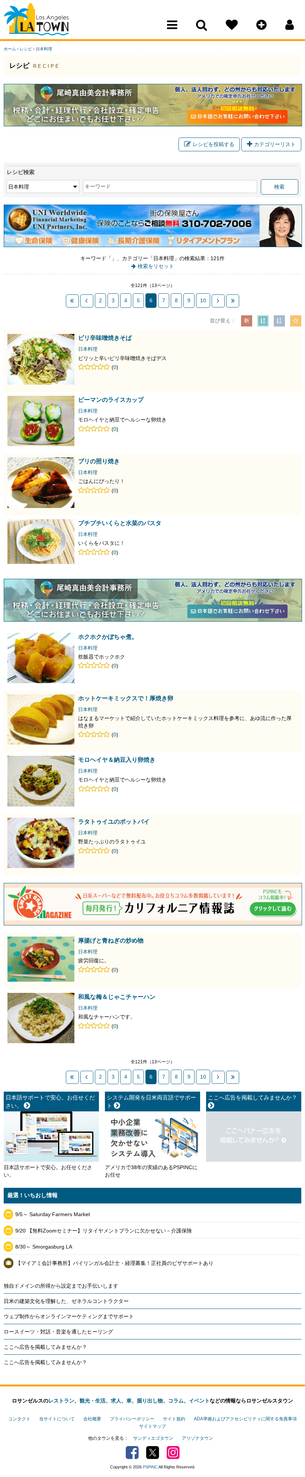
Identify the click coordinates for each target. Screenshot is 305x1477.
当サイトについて (57, 1418)
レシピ (26, 49)
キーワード (98, 186)
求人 (116, 1401)
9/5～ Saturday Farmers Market (52, 1214)
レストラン (61, 1401)
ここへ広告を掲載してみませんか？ (45, 1347)
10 (203, 300)
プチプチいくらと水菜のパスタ (119, 523)
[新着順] (246, 321)
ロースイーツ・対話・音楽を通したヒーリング (58, 1332)
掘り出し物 (150, 1401)
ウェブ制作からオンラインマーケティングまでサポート (69, 1316)
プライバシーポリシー (132, 1418)
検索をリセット (156, 266)
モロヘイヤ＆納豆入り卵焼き (116, 759)
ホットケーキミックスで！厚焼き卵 (125, 698)
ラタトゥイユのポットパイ (114, 821)
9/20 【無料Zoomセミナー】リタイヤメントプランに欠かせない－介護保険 (103, 1231)
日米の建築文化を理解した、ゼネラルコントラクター (66, 1301)
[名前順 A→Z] (263, 321)
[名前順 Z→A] (279, 321)
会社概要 (92, 1418)
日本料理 (44, 49)
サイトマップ (152, 1426)
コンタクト (19, 1418)
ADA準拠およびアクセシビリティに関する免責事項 (245, 1418)
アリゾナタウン (197, 1438)
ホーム (10, 49)
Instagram (173, 1452)
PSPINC (150, 1467)
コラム (176, 1401)
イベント (199, 1401)
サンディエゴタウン (153, 1438)
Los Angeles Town (36, 20)
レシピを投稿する (213, 144)
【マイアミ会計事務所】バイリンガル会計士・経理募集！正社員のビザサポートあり (115, 1263)
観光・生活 (93, 1401)
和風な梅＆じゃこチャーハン (116, 996)
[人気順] (295, 321)
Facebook (132, 1452)
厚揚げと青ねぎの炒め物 (111, 940)
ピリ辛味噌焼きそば (105, 337)
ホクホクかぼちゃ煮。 (108, 636)
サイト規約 (174, 1418)
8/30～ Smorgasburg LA (43, 1247)
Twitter (152, 1452)
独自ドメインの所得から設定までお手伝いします (61, 1286)
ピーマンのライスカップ (111, 399)
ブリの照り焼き (99, 461)
